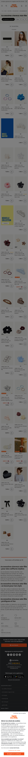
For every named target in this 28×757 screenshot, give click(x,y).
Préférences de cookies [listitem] (14, 750)
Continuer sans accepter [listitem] (19, 713)
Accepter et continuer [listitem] (14, 754)
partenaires (6, 734)
